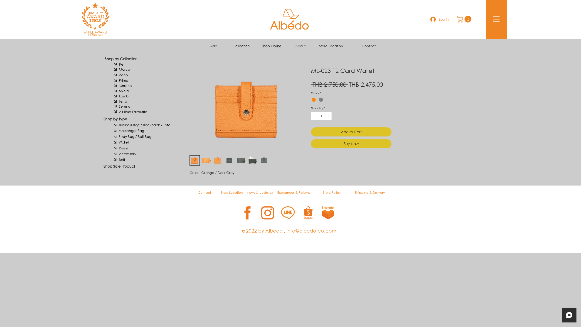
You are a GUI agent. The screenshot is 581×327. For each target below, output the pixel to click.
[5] (328, 213)
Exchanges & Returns (293, 192)
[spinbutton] (321, 116)
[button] (464, 19)
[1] (247, 213)
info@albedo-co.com (311, 230)
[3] (288, 213)
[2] (268, 213)
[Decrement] (314, 116)
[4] (308, 213)
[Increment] (328, 116)
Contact (369, 46)
